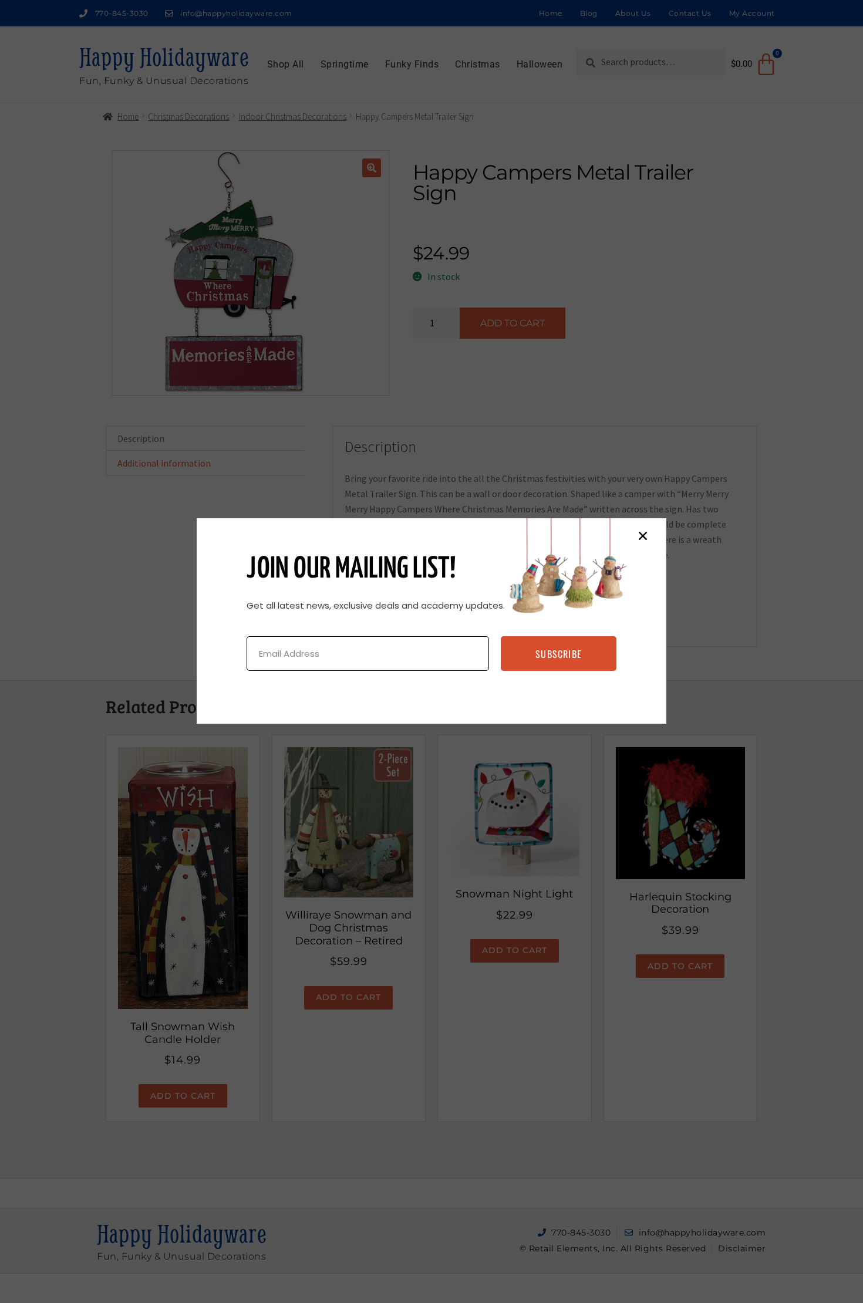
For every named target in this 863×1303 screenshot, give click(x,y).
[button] (643, 536)
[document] (431, 651)
